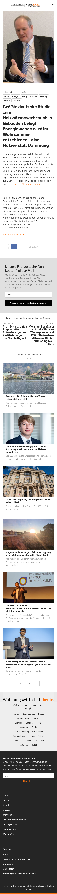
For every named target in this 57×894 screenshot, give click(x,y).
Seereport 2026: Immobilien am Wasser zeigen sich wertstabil (26, 397)
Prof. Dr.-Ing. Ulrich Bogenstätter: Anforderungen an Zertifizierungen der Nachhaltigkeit (15, 332)
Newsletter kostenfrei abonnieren (28, 303)
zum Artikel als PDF (13, 234)
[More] (21, 246)
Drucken (33, 246)
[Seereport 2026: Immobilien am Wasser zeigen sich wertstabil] (28, 378)
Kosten (7, 100)
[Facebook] (14, 246)
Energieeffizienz (29, 96)
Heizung (43, 96)
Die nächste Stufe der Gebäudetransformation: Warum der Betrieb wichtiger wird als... (28, 608)
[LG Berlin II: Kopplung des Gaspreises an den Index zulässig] (28, 481)
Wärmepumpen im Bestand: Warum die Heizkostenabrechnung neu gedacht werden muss (28, 664)
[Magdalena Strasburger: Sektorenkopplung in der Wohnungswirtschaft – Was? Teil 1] (28, 534)
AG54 (6, 96)
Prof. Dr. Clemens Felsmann (27, 184)
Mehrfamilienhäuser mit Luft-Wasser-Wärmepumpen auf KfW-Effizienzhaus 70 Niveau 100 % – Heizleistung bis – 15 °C (41, 335)
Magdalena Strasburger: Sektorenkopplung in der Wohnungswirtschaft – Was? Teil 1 (28, 553)
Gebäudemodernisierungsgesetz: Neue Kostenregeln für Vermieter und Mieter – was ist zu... (27, 449)
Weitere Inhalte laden (28, 684)
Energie (15, 96)
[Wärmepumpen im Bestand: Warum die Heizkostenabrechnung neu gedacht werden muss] (28, 643)
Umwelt (16, 100)
